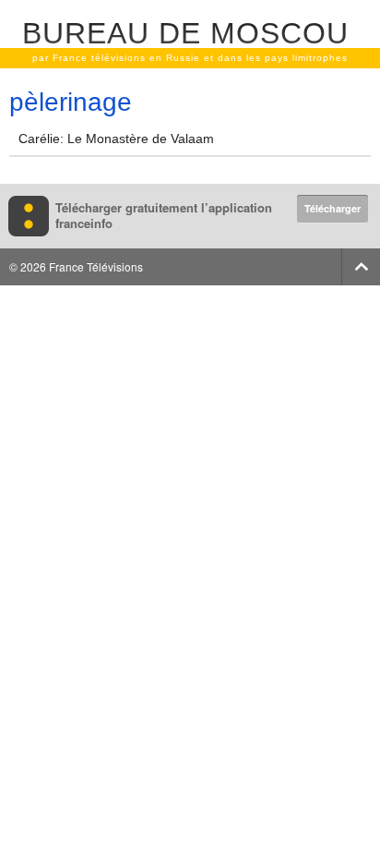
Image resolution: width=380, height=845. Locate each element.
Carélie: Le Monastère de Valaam (116, 138)
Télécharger (332, 208)
